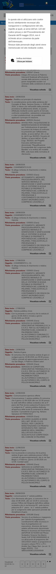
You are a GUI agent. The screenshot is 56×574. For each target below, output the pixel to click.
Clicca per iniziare (24, 61)
